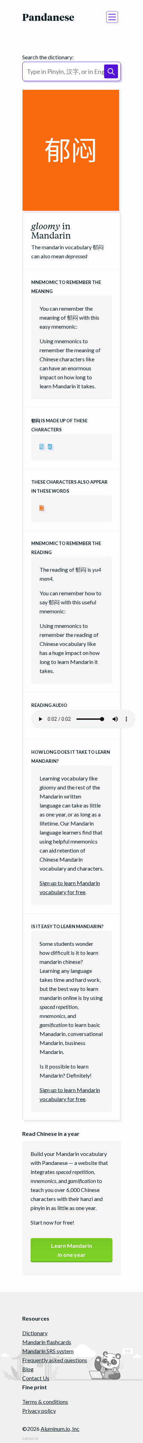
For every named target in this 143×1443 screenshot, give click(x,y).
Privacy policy (39, 1410)
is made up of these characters (59, 425)
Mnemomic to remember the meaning (66, 286)
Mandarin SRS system (48, 1351)
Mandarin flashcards (46, 1342)
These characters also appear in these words (69, 486)
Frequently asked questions (54, 1360)
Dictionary (35, 1333)
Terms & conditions (45, 1401)
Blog (28, 1369)
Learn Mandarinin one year (71, 1250)
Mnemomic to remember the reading (66, 548)
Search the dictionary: (48, 57)
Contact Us (35, 1378)
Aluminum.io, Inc (60, 1428)
